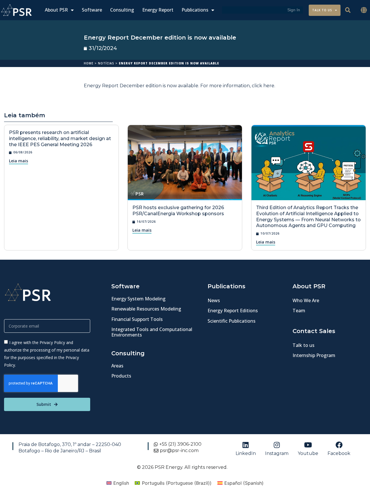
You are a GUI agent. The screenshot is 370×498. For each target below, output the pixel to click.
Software (92, 10)
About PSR (56, 10)
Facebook (339, 453)
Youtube (308, 453)
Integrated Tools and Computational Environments (151, 332)
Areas (117, 366)
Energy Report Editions (233, 310)
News (214, 300)
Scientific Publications (232, 321)
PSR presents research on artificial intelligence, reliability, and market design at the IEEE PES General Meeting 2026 (60, 138)
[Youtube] (307, 444)
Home (88, 63)
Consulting (122, 10)
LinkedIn (246, 453)
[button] (364, 10)
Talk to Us (322, 10)
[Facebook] (339, 444)
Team (299, 310)
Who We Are (306, 300)
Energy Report (157, 10)
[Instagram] (276, 444)
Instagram (276, 453)
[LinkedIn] (245, 444)
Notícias (106, 63)
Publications (195, 10)
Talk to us (303, 345)
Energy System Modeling (138, 299)
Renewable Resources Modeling (146, 309)
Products (121, 376)
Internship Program (314, 355)
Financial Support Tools (137, 319)
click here (263, 85)
